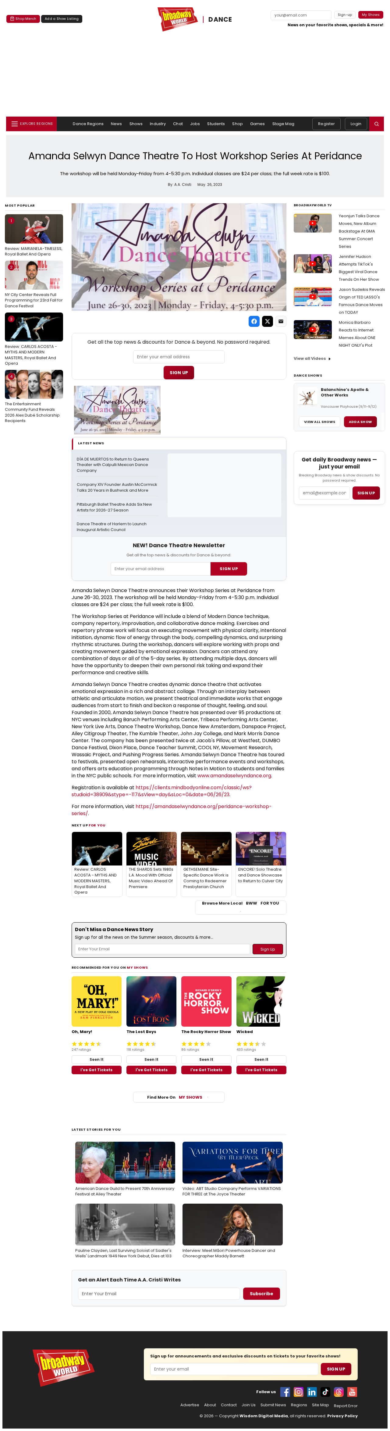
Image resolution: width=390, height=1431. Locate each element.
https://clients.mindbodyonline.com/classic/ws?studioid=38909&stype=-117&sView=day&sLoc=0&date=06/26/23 (162, 791)
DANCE (220, 19)
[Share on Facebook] (254, 321)
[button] (376, 124)
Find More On (174, 1097)
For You (97, 825)
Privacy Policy (342, 1416)
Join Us (249, 1405)
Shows (136, 124)
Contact (229, 1405)
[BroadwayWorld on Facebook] (285, 1391)
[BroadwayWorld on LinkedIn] (312, 1391)
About (210, 1405)
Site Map (320, 1405)
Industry (158, 124)
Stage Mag (283, 124)
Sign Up (179, 373)
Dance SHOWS (308, 375)
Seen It (97, 1059)
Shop (237, 124)
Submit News (273, 1405)
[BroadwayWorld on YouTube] (352, 1391)
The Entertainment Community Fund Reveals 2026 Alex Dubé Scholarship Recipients (32, 399)
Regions (299, 1405)
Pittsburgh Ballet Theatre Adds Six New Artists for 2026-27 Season (115, 507)
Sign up (366, 493)
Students (216, 124)
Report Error (346, 1406)
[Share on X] (267, 321)
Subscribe (261, 1294)
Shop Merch (26, 18)
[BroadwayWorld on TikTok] (325, 1391)
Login (356, 124)
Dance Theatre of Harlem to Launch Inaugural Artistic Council (112, 527)
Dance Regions (88, 124)
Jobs (195, 124)
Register (326, 124)
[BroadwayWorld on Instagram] (298, 1391)
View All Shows (319, 421)
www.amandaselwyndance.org (234, 775)
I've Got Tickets (96, 1069)
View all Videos (310, 358)
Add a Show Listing (62, 18)
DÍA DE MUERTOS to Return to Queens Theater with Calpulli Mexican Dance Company (113, 465)
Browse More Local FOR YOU (240, 903)
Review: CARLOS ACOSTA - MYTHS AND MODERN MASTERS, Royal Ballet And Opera (31, 341)
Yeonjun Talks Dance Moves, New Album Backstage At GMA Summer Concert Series (359, 231)
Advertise (189, 1405)
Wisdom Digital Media (263, 1416)
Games (257, 124)
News (116, 124)
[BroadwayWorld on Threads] (338, 1391)
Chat (178, 124)
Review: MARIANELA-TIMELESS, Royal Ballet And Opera (33, 237)
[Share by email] (280, 321)
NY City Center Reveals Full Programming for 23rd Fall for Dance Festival (34, 286)
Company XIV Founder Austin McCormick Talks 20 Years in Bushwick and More (117, 487)
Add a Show (360, 421)
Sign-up (345, 14)
